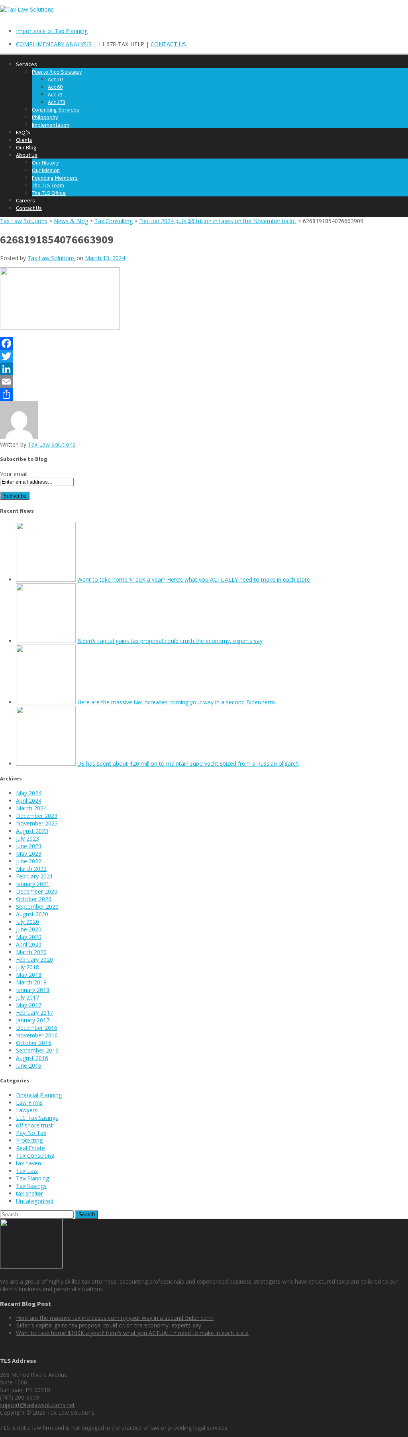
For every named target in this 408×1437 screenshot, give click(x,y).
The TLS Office (49, 192)
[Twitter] (204, 356)
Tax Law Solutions (51, 258)
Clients (24, 139)
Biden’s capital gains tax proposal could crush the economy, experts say (170, 641)
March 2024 (31, 808)
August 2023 (32, 831)
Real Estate (30, 1148)
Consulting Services (55, 109)
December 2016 (36, 1027)
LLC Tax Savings (37, 1117)
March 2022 (31, 868)
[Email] (204, 381)
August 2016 (32, 1058)
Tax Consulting (35, 1155)
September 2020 (37, 906)
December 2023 (36, 815)
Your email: (14, 474)
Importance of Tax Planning (52, 31)
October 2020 (33, 899)
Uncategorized (34, 1201)
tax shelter (29, 1193)
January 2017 (32, 1020)
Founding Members (55, 177)
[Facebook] (204, 343)
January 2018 (32, 990)
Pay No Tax (31, 1133)
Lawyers (26, 1110)
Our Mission (46, 170)
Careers (25, 200)
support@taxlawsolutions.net (37, 1405)
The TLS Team (48, 185)
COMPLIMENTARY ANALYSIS (54, 44)
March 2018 (31, 982)
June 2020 (28, 929)
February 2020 (34, 959)
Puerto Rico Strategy (57, 71)
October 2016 (33, 1043)
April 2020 (28, 944)
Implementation (50, 124)
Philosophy (45, 117)
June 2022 (28, 861)
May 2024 (28, 793)
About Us (26, 155)
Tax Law (27, 1170)
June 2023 (28, 846)
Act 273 (56, 102)
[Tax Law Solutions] (27, 9)
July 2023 (27, 838)
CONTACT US (168, 44)
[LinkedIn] (204, 369)
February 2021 (34, 876)
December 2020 (36, 891)
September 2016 (37, 1050)
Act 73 (55, 94)
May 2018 (28, 974)
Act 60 (55, 86)
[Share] (204, 394)
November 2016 (37, 1035)
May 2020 (28, 937)
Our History (45, 162)
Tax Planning (32, 1178)
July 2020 (27, 921)
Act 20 (55, 79)
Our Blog (26, 147)
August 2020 (32, 914)
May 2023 (28, 853)
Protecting (29, 1140)
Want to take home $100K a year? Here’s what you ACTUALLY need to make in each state (193, 579)
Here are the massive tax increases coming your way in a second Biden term (176, 702)
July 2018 (27, 967)
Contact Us (29, 208)
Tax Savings (31, 1186)
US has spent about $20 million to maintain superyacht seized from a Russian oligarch (188, 763)
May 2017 (28, 1005)
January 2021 (32, 884)
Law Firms (29, 1102)
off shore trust (34, 1125)
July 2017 (27, 997)
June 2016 (28, 1065)
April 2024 (28, 800)
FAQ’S (23, 132)
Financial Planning (39, 1095)
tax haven (28, 1163)
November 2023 (37, 823)
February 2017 (34, 1012)
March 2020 (31, 952)
